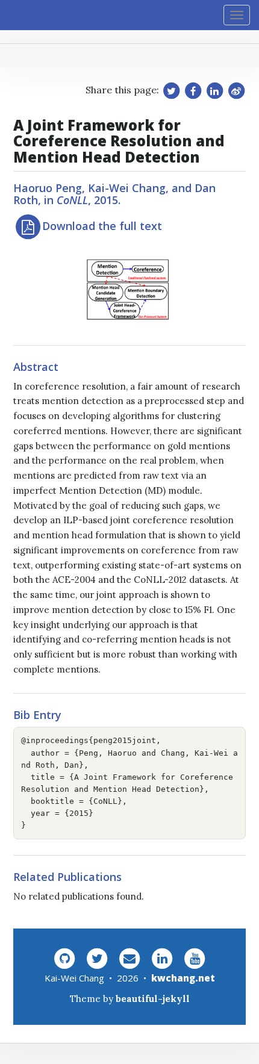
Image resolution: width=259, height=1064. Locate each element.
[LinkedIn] (162, 957)
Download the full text (102, 226)
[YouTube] (195, 957)
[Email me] (129, 957)
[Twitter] (97, 957)
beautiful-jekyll (153, 998)
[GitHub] (64, 957)
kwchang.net (183, 978)
